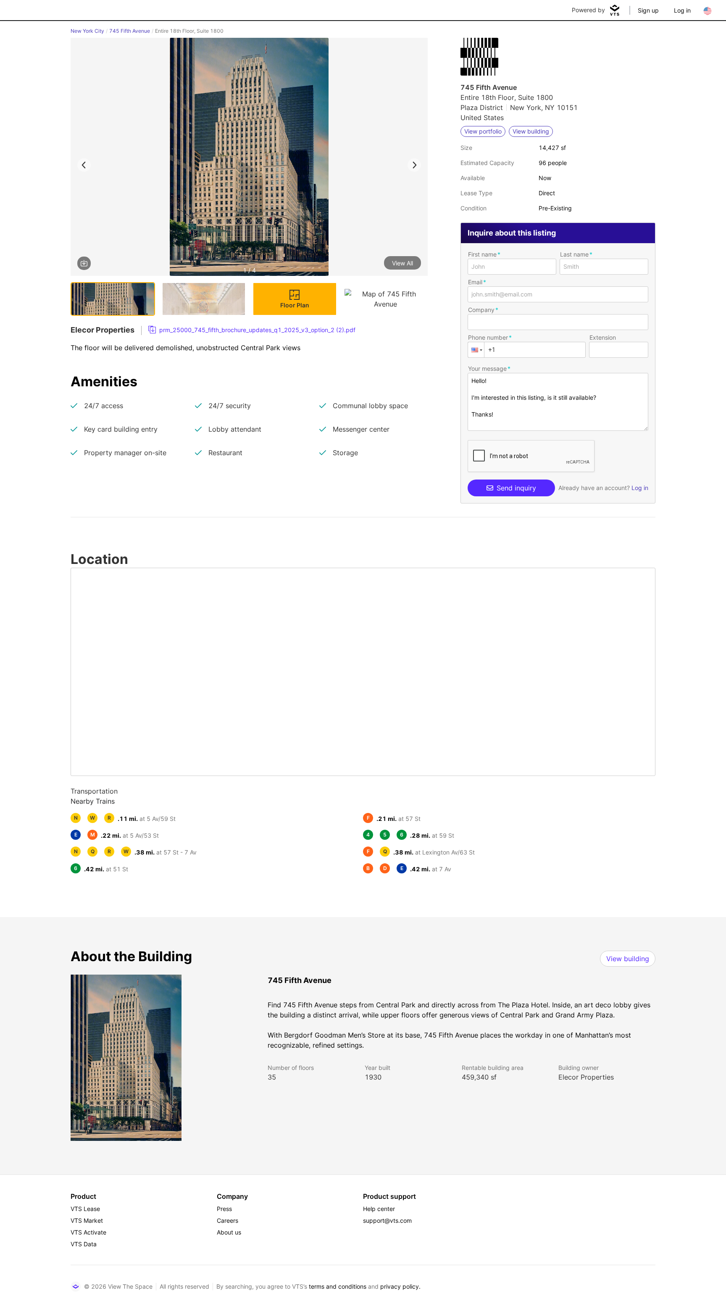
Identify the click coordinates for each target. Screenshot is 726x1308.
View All (402, 263)
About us (229, 1232)
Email (475, 282)
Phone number (488, 337)
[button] (249, 158)
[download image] (84, 263)
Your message (487, 368)
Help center (379, 1208)
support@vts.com (387, 1220)
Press (224, 1208)
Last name (574, 254)
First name (482, 254)
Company (481, 309)
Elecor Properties (586, 1077)
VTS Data (84, 1244)
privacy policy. (400, 1286)
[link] (251, 330)
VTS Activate (88, 1232)
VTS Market (87, 1220)
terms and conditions (337, 1286)
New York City (87, 31)
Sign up (648, 10)
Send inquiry (516, 488)
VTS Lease (85, 1208)
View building (627, 958)
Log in (682, 10)
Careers (227, 1220)
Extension (602, 337)
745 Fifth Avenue (129, 31)
